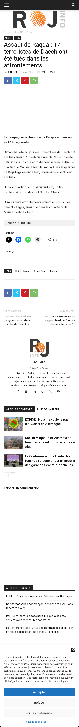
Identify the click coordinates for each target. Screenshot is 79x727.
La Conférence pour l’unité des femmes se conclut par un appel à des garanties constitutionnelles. (50, 460)
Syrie (30, 32)
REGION (19, 32)
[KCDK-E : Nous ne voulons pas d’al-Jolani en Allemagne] (13, 424)
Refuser (39, 702)
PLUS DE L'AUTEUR (48, 409)
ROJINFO (12, 71)
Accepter (39, 692)
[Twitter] (16, 80)
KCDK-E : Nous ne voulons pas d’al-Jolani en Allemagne (39, 596)
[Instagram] (27, 391)
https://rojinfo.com (39, 368)
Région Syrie (40, 270)
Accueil (8, 32)
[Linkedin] (35, 391)
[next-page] (12, 474)
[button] (73, 650)
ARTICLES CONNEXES (19, 409)
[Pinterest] (25, 80)
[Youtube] (60, 391)
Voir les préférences (40, 713)
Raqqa (26, 270)
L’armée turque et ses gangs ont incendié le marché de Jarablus (17, 320)
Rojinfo (54, 270)
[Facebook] (8, 80)
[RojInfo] (39, 19)
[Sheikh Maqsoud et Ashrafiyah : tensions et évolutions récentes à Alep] (13, 442)
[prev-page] (6, 474)
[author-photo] (39, 357)
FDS (17, 270)
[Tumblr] (43, 391)
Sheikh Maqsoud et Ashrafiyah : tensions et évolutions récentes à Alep (50, 442)
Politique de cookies (35, 721)
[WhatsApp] (34, 80)
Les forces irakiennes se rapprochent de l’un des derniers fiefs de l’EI (59, 320)
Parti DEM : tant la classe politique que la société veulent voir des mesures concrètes (36, 617)
